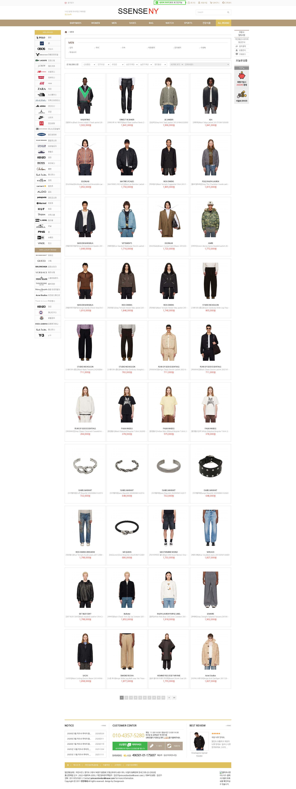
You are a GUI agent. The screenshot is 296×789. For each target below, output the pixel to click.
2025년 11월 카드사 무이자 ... (78, 754)
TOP (241, 68)
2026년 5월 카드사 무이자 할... (79, 733)
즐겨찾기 (71, 3)
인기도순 (101, 64)
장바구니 (216, 3)
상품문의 (242, 50)
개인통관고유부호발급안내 (242, 40)
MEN (72, 32)
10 (163, 698)
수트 (123, 48)
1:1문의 (166, 738)
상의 (71, 48)
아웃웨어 (151, 48)
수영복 (203, 48)
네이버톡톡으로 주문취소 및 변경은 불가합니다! (130, 746)
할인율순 (157, 64)
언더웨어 (177, 48)
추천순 (114, 64)
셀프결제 (242, 46)
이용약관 (106, 765)
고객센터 (228, 3)
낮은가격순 (130, 64)
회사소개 (76, 765)
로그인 (193, 3)
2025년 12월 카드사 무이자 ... (78, 749)
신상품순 (87, 64)
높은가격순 (144, 64)
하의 (97, 48)
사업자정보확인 (132, 765)
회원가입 (204, 3)
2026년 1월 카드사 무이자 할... (79, 744)
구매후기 (242, 54)
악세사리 (73, 52)
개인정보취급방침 (91, 765)
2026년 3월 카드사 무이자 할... (79, 739)
